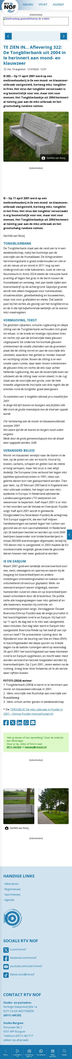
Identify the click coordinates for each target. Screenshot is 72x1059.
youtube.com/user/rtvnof (26, 966)
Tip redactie (41, 1055)
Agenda (58, 4)
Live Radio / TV (17, 1055)
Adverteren (12, 884)
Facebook (6, 722)
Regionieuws (13, 889)
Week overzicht (52, 1055)
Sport (43, 4)
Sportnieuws (12, 894)
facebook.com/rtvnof (23, 958)
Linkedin (20, 722)
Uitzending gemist (29, 1055)
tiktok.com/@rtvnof (22, 974)
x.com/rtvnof (18, 949)
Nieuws (28, 4)
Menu (6, 1055)
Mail (33, 722)
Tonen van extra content (69, 535)
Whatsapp (26, 722)
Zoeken (64, 1055)
